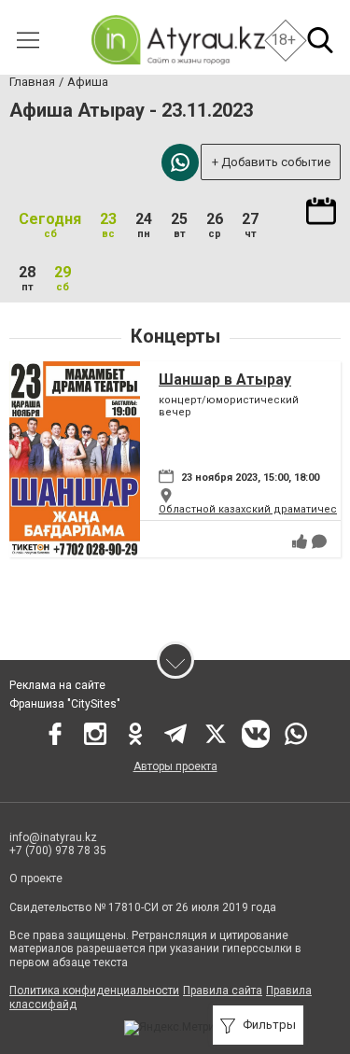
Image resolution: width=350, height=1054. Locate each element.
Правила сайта (222, 990)
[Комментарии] (319, 541)
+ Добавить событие (271, 162)
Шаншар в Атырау (225, 379)
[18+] (178, 39)
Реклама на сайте (57, 685)
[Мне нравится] (299, 541)
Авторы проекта (175, 766)
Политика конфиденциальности (94, 990)
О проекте (36, 878)
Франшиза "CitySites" (64, 703)
